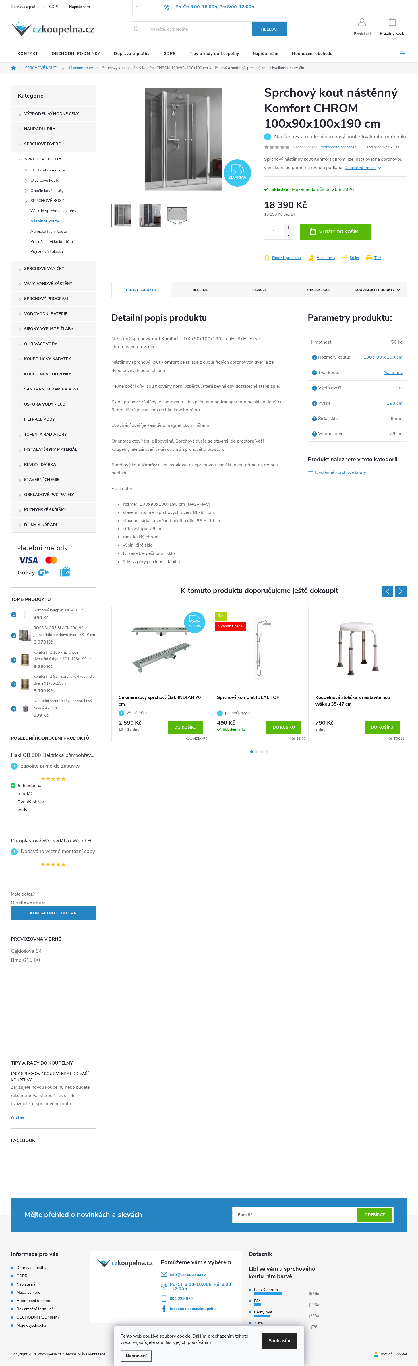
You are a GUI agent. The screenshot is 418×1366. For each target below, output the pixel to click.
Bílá (257, 1301)
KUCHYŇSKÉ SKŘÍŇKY (45, 509)
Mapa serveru (28, 1292)
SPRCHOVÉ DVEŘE (42, 144)
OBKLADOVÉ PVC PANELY (49, 494)
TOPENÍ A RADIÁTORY (45, 434)
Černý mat (263, 1312)
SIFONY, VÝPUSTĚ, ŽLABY (48, 329)
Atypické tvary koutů (48, 231)
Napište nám (79, 6)
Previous (387, 591)
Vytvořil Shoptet (394, 1354)
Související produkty (374, 290)
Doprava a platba (25, 6)
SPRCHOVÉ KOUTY (43, 159)
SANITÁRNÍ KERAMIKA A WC (51, 389)
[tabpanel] (161, 674)
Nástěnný (393, 372)
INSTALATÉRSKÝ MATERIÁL (50, 449)
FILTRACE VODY (39, 419)
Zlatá (258, 1323)
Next (401, 591)
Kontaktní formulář (53, 913)
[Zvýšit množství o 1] (288, 228)
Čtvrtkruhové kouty (47, 170)
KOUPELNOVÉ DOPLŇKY (47, 374)
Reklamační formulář (34, 1309)
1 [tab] (251, 751)
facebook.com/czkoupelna (193, 1308)
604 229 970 (181, 1298)
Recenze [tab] (200, 290)
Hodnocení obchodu (34, 1300)
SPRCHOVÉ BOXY (47, 200)
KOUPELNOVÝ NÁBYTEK (47, 359)
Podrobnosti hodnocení (338, 147)
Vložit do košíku (340, 232)
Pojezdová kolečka (46, 251)
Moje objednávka (31, 1325)
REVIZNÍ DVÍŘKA (40, 464)
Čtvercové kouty (44, 180)
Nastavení (136, 1356)
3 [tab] (261, 751)
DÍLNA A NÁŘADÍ (40, 525)
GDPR (54, 6)
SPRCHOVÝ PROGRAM (46, 298)
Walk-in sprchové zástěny (53, 211)
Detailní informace (360, 167)
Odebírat (375, 1215)
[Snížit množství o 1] (288, 235)
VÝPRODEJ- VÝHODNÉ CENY (51, 114)
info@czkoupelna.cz (188, 1274)
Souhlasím (279, 1341)
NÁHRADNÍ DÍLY (39, 129)
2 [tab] (256, 751)
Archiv (17, 1117)
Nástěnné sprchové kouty (340, 472)
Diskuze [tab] (259, 290)
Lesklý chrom (266, 1290)
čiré (399, 388)
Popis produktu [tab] (141, 290)
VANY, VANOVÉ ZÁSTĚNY (48, 283)
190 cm (395, 403)
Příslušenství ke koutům (51, 241)
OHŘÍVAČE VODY (40, 344)
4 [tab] (267, 751)
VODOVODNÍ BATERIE (45, 314)
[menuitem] (28, 54)
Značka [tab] (318, 290)
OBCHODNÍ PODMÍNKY (38, 1317)
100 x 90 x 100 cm (383, 357)
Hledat (269, 29)
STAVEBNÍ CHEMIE (41, 479)
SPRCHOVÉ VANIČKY (44, 268)
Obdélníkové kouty (46, 190)
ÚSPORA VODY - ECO (44, 404)
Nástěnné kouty (44, 221)
